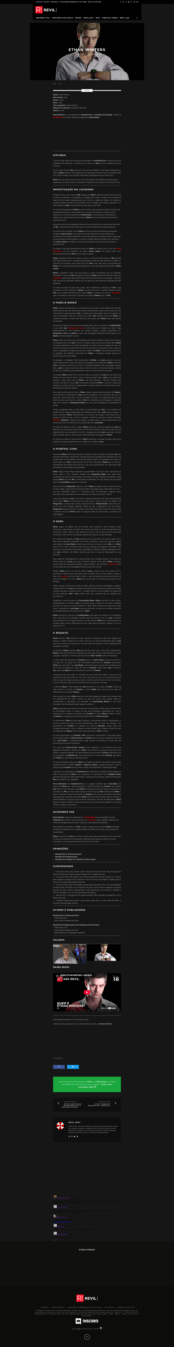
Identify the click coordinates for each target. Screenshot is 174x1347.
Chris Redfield (89, 817)
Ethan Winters (58, 1058)
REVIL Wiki (80, 54)
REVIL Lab (124, 18)
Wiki (98, 18)
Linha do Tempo (110, 18)
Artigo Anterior (70, 1101)
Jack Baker (116, 293)
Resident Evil (43, 18)
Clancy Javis (113, 564)
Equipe (46, 2)
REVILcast (89, 18)
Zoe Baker (92, 820)
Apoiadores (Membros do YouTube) (73, 2)
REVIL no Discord (94, 2)
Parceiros (54, 2)
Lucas (81, 328)
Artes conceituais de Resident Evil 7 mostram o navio (72, 1105)
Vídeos (78, 18)
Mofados (56, 420)
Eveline (64, 576)
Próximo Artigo (104, 1101)
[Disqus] (87, 1170)
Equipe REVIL (58, 1307)
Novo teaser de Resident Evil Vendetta (99, 1104)
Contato (39, 2)
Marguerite (73, 328)
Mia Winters (58, 117)
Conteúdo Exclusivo (62, 18)
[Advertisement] (87, 135)
